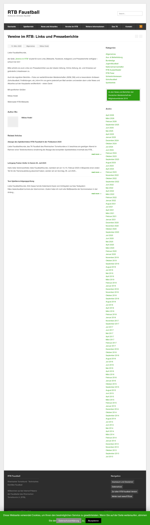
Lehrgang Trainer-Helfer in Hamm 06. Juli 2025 (27, 163)
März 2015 (110, 399)
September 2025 (112, 124)
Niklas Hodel (44, 46)
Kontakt (129, 26)
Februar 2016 (111, 377)
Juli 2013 (109, 456)
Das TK (115, 26)
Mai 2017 (109, 333)
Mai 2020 (109, 241)
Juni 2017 (110, 330)
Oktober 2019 (111, 260)
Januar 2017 (111, 345)
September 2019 (112, 263)
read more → (96, 154)
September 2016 (112, 355)
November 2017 (112, 320)
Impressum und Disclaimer (122, 481)
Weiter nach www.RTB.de (122, 496)
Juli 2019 (109, 270)
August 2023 (111, 162)
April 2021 (110, 210)
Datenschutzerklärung (69, 520)
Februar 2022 (111, 197)
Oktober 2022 (111, 178)
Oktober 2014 (111, 412)
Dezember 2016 (112, 349)
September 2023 (112, 159)
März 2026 (110, 118)
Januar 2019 (111, 285)
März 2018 (110, 311)
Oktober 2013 (111, 450)
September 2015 (112, 387)
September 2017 (112, 323)
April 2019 (110, 276)
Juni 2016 (110, 365)
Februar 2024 (111, 153)
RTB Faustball (24, 12)
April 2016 (110, 371)
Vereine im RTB (71, 26)
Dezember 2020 (112, 222)
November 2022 (112, 175)
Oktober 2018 (111, 295)
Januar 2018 (111, 317)
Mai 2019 (109, 273)
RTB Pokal (110, 73)
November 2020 (112, 225)
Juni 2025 (110, 127)
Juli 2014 (109, 421)
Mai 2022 (109, 188)
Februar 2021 (111, 216)
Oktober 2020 (111, 229)
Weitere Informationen (95, 26)
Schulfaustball (111, 79)
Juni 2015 (110, 393)
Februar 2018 (111, 314)
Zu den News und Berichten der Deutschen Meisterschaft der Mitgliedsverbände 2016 (121, 95)
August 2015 (111, 390)
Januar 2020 (111, 254)
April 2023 (110, 168)
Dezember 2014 (112, 409)
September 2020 (112, 232)
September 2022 (112, 181)
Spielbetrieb (28, 26)
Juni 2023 (110, 165)
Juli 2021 (109, 206)
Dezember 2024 (112, 140)
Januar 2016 (111, 380)
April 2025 (110, 134)
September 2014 (112, 415)
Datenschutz (117, 486)
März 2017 (110, 339)
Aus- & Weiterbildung (114, 57)
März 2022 (110, 194)
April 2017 (110, 336)
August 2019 (111, 267)
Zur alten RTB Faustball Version (124, 491)
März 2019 (110, 279)
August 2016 (111, 358)
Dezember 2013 (112, 444)
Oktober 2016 (111, 352)
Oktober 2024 (111, 143)
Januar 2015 (111, 406)
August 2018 (111, 301)
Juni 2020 (110, 238)
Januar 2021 (111, 219)
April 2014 (110, 431)
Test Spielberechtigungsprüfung (21, 181)
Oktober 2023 (111, 156)
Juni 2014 (110, 425)
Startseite (12, 26)
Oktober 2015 (111, 384)
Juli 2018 (109, 304)
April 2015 (110, 396)
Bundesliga (110, 60)
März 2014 (110, 434)
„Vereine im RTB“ (22, 58)
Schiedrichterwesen (114, 76)
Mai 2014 (109, 428)
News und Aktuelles (49, 26)
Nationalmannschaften (115, 66)
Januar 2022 (111, 200)
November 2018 (112, 292)
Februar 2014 (111, 437)
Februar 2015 (111, 402)
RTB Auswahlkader (113, 70)
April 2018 (110, 308)
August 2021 (111, 203)
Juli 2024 (109, 146)
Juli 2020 (109, 235)
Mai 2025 (109, 131)
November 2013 (112, 447)
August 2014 (111, 418)
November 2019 (112, 257)
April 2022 (110, 191)
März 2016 (110, 374)
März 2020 (110, 248)
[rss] (140, 26)
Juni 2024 (110, 150)
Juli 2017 (109, 327)
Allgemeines (30, 46)
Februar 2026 (111, 121)
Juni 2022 (110, 184)
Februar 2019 (111, 282)
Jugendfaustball (112, 63)
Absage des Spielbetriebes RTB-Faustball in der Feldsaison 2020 (35, 141)
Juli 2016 (109, 361)
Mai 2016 (109, 368)
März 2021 (110, 213)
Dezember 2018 (112, 289)
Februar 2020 (111, 251)
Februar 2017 (111, 342)
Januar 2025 (111, 137)
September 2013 (112, 453)
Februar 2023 (111, 172)
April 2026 (110, 115)
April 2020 (110, 244)
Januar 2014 (111, 440)
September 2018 (112, 298)
